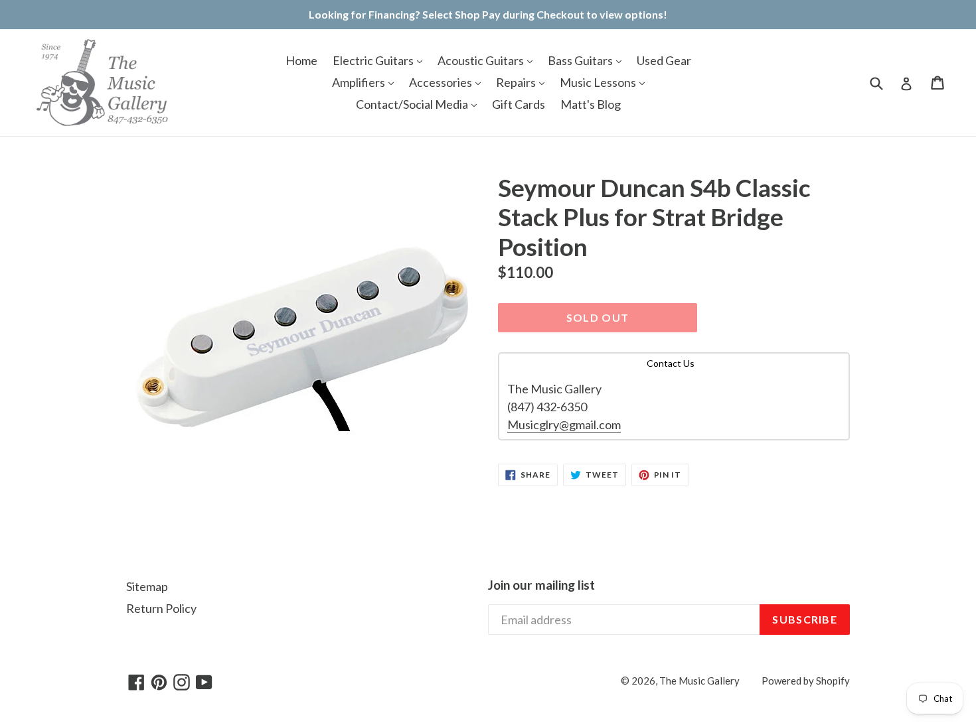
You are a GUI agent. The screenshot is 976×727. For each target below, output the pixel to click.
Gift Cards (518, 104)
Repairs (517, 82)
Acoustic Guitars (482, 60)
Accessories (441, 82)
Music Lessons (599, 82)
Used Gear (664, 60)
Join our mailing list (541, 585)
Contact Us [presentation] (670, 363)
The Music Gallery (699, 681)
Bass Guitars (581, 60)
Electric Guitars (374, 60)
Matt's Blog (590, 104)
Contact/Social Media (413, 104)
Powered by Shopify (806, 681)
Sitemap (147, 586)
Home (301, 60)
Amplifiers (359, 82)
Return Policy (161, 608)
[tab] (674, 363)
